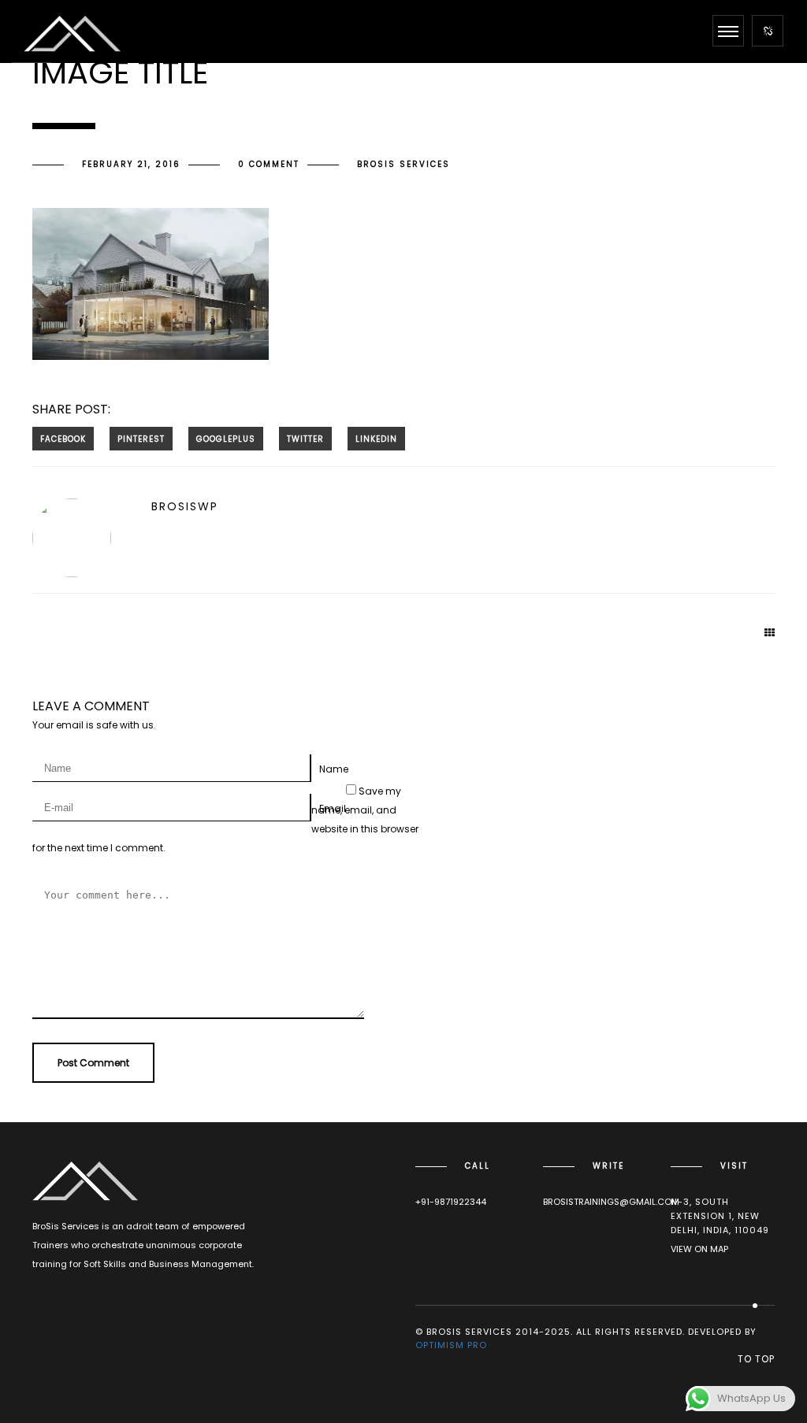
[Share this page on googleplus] (225, 438)
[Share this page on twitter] (305, 438)
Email (332, 808)
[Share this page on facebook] (63, 438)
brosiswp (184, 506)
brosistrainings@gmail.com (611, 1201)
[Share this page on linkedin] (376, 438)
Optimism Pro (451, 1345)
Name (333, 769)
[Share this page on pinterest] (141, 438)
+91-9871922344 (450, 1201)
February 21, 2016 (131, 164)
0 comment (268, 164)
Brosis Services (403, 164)
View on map (699, 1249)
